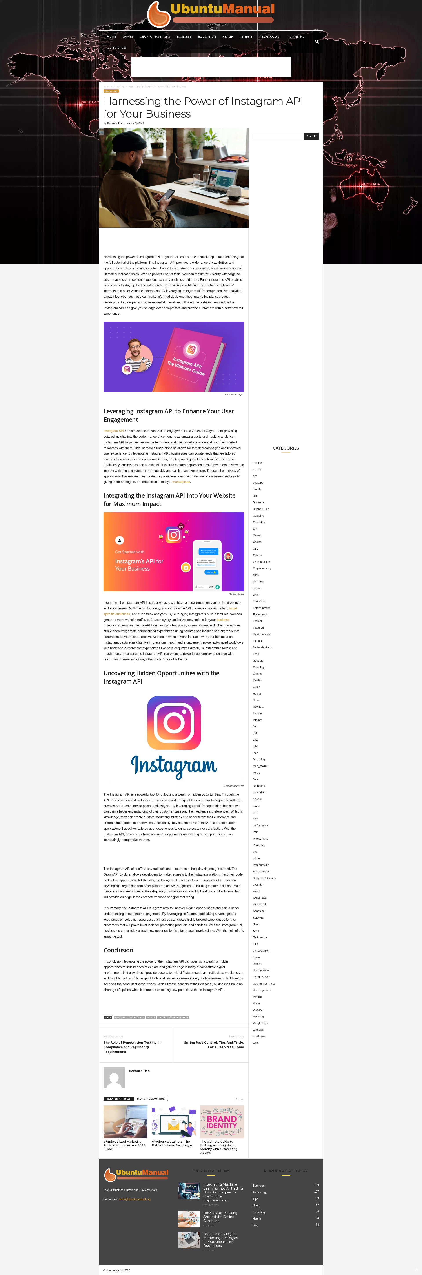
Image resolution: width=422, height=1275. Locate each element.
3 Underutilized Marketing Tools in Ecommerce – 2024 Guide (124, 1145)
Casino (257, 542)
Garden (257, 680)
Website (258, 1010)
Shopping (259, 911)
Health (227, 36)
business (223, 620)
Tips (255, 944)
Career (257, 535)
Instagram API (114, 431)
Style (256, 930)
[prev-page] (237, 1099)
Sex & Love (260, 898)
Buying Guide (261, 509)
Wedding (258, 1016)
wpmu (256, 1043)
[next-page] (242, 1099)
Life (255, 746)
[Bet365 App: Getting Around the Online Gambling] (189, 1219)
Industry (257, 713)
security (257, 884)
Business (184, 36)
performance (260, 825)
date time (258, 581)
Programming (261, 865)
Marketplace (136, 1017)
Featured (258, 627)
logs (255, 752)
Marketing (296, 36)
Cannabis (259, 522)
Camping (258, 515)
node (256, 805)
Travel (256, 957)
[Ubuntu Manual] (211, 15)
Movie (256, 772)
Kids (255, 733)
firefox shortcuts (262, 647)
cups (256, 575)
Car (255, 528)
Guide (256, 687)
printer (257, 858)
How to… (258, 706)
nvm (255, 818)
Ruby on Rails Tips (264, 878)
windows (258, 1029)
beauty (257, 489)
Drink (256, 594)
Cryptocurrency (262, 568)
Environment (260, 614)
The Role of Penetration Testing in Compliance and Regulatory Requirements (132, 1047)
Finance (258, 640)
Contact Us (116, 47)
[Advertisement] (211, 67)
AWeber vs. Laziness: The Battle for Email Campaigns (172, 1143)
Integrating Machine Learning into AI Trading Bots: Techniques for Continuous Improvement (223, 1192)
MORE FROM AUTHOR (151, 1098)
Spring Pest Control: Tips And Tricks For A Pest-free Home (214, 1044)
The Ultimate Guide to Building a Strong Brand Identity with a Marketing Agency (218, 1147)
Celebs (257, 555)
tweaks (257, 963)
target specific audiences (173, 1017)
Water (256, 1003)
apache (257, 469)
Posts (151, 1017)
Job (255, 726)
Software (258, 917)
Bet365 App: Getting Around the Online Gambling (220, 1217)
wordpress (259, 1036)
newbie (257, 799)
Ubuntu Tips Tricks (155, 36)
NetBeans (259, 785)
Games (128, 36)
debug (257, 588)
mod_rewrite (260, 766)
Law (255, 739)
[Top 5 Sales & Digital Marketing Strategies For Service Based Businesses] (189, 1240)
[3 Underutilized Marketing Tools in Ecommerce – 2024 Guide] (125, 1121)
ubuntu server (261, 977)
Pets (255, 832)
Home (111, 36)
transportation (261, 950)
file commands (261, 634)
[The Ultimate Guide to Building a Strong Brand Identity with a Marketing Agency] (222, 1121)
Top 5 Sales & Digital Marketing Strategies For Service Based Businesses (220, 1240)
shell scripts (260, 904)
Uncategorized (262, 990)
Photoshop (259, 845)
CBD (256, 548)
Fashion (258, 621)
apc (255, 476)
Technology (270, 36)
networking (259, 792)
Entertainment (261, 607)
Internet (247, 36)
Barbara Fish (115, 123)
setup (256, 891)
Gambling (259, 667)
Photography (260, 838)
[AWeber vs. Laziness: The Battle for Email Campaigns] (174, 1121)
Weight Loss (260, 1023)
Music (256, 779)
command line (261, 561)
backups (258, 482)
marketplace (181, 482)
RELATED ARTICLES (119, 1098)
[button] (317, 42)
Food (256, 654)
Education (207, 36)
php (255, 851)
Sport (256, 924)
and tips (257, 462)
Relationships (261, 871)
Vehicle (257, 996)
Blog (255, 495)
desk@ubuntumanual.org (135, 1199)
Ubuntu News (261, 970)
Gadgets (258, 660)
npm (255, 812)
